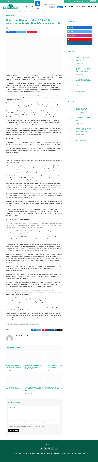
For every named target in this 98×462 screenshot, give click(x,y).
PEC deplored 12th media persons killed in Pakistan (13, 387)
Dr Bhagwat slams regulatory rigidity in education (23, 1)
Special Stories (65, 453)
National (32, 453)
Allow (59, 7)
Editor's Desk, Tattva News (15, 28)
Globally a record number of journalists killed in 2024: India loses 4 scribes (33, 367)
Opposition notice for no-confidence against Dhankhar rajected (82, 141)
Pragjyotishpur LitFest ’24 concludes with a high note (13, 366)
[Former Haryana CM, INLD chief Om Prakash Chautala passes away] (71, 118)
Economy (50, 453)
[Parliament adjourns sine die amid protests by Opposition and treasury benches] (71, 129)
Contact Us (81, 453)
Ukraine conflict (34, 324)
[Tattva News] (20, 6)
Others (56, 453)
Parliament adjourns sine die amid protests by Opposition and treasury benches (83, 130)
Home (7, 11)
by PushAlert (38, 8)
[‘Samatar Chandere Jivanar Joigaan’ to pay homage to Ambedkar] (71, 58)
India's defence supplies (12, 324)
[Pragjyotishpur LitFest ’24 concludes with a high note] (15, 358)
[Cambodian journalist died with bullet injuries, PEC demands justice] (34, 379)
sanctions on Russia (24, 324)
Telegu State (17, 453)
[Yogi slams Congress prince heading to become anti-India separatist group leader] (71, 80)
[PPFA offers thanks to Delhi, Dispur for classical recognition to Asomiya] (71, 69)
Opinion (74, 453)
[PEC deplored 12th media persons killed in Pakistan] (15, 379)
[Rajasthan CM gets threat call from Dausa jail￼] (71, 90)
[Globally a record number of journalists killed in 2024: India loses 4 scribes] (34, 358)
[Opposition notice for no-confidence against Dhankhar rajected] (71, 140)
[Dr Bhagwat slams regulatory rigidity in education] (71, 109)
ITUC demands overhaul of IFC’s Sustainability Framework (53, 387)
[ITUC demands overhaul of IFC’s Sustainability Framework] (53, 379)
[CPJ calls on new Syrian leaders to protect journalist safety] (53, 358)
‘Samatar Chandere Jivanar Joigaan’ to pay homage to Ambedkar (83, 59)
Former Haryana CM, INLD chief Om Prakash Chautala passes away (84, 119)
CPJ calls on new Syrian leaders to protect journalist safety (53, 366)
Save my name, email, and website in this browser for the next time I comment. (27, 426)
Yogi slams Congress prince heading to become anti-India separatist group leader (83, 81)
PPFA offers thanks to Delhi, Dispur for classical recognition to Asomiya (83, 70)
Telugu (93, 1)
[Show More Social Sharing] (38, 32)
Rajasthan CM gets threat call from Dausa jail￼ (84, 90)
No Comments (47, 28)
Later (52, 7)
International (10, 15)
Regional (25, 453)
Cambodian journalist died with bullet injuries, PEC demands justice (34, 388)
